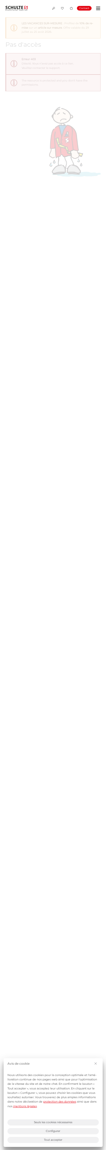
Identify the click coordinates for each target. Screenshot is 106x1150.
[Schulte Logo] (16, 8)
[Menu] (97, 8)
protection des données (59, 1101)
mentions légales (25, 1106)
